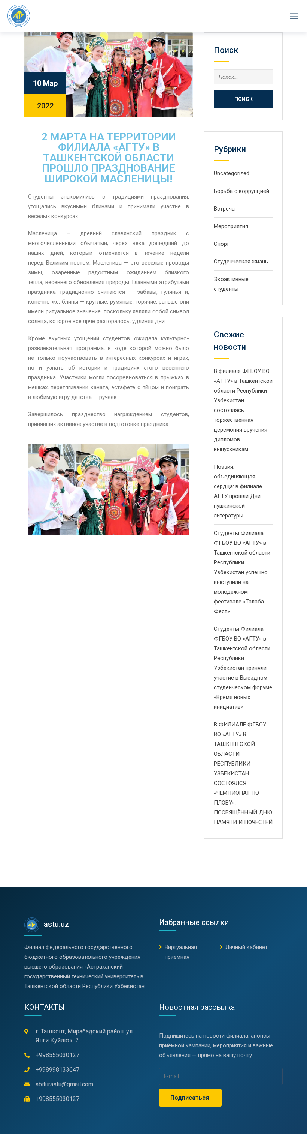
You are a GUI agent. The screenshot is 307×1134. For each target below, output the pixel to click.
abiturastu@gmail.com (64, 1084)
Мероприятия (231, 226)
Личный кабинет (246, 947)
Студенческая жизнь (241, 261)
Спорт (221, 244)
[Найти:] (243, 76)
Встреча (224, 208)
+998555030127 (57, 1055)
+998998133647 (57, 1069)
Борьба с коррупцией (241, 191)
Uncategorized (231, 173)
